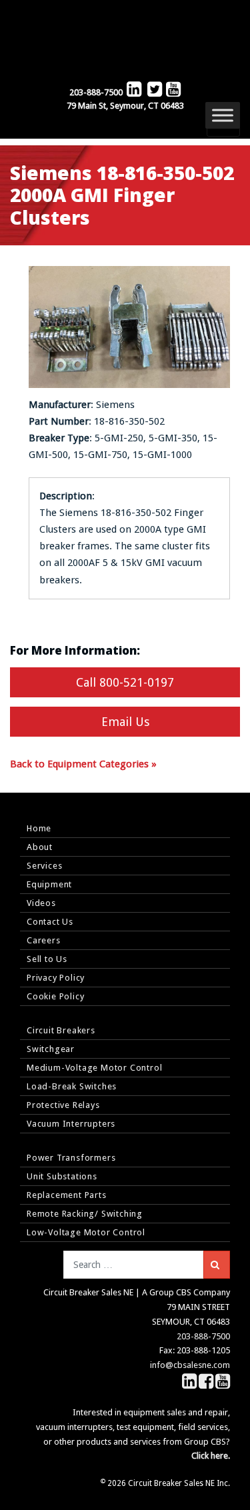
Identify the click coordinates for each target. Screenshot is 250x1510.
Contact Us (50, 922)
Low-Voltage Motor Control (86, 1232)
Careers (44, 940)
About (40, 847)
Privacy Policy (56, 978)
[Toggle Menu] (222, 115)
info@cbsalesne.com (190, 1365)
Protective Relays (63, 1105)
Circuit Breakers (61, 1030)
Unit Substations (62, 1176)
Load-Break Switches (72, 1086)
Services (44, 866)
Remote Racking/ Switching (85, 1214)
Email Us (125, 722)
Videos (41, 903)
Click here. (210, 1456)
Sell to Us (47, 959)
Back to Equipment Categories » (83, 764)
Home (39, 828)
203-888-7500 (96, 92)
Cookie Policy (55, 996)
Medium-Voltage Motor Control (94, 1068)
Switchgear (51, 1049)
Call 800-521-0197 (125, 682)
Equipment (49, 884)
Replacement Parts (67, 1195)
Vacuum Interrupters (71, 1124)
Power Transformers (71, 1158)
